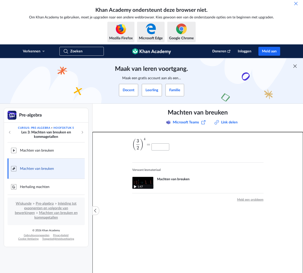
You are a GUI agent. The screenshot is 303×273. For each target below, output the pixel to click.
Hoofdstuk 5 (63, 128)
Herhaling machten (34, 187)
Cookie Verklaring (28, 238)
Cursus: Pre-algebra (34, 128)
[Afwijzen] (295, 3)
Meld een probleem (250, 199)
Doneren (219, 51)
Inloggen (244, 51)
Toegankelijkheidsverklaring (58, 238)
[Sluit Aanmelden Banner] (295, 66)
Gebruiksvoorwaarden (36, 235)
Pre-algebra (45, 203)
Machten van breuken (37, 150)
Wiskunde (23, 203)
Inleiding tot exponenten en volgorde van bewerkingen (46, 208)
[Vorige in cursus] (9, 132)
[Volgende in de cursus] (82, 132)
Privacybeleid (61, 235)
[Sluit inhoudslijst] (95, 210)
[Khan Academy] (151, 51)
